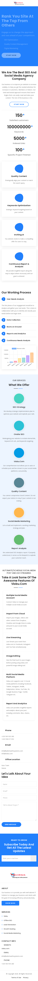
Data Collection (11, 330)
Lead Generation (10, 935)
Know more (10, 913)
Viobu (6, 926)
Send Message (10, 835)
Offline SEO (8, 930)
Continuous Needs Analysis (16, 350)
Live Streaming (13, 647)
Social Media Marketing (12, 943)
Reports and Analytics (14, 343)
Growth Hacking (9, 939)
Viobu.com (19, 471)
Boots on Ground (12, 337)
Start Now (11, 64)
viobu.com (19, 594)
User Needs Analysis (13, 309)
